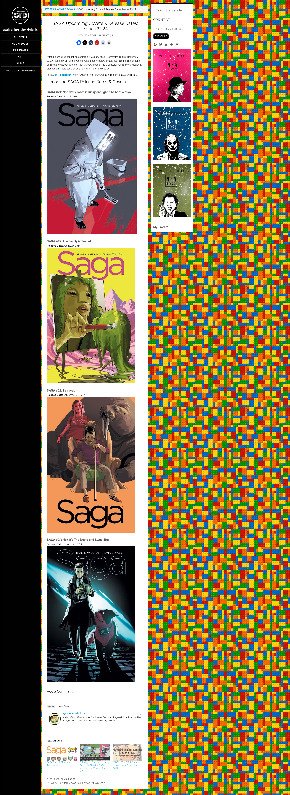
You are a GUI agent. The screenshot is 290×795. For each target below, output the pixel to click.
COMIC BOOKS (66, 9)
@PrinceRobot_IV (65, 74)
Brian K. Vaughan (71, 783)
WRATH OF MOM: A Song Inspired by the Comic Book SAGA (126, 765)
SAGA (102, 783)
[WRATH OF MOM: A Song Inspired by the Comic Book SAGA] (128, 752)
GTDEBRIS (50, 9)
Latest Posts (63, 706)
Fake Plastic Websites (24, 71)
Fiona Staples (90, 783)
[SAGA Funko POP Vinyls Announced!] (62, 752)
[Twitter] (140, 714)
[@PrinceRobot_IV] (55, 724)
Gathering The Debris (20, 29)
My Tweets (160, 227)
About (51, 706)
